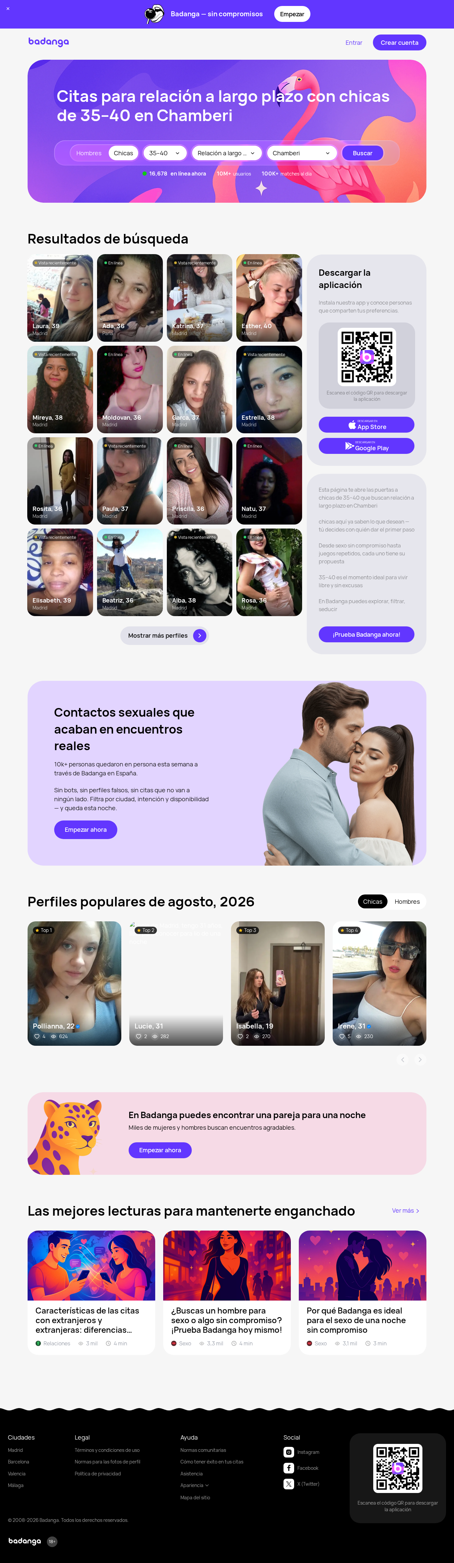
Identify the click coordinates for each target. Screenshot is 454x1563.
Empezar (292, 14)
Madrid (15, 1450)
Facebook (307, 1468)
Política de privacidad (98, 1473)
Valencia (17, 1473)
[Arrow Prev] (402, 1060)
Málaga (16, 1485)
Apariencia (191, 1485)
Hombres (88, 153)
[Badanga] (49, 42)
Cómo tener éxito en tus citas (211, 1461)
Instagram (308, 1452)
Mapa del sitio (195, 1497)
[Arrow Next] (420, 1060)
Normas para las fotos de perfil (107, 1461)
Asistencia (191, 1473)
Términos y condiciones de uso (107, 1450)
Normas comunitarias (203, 1450)
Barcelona (18, 1461)
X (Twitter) (308, 1484)
